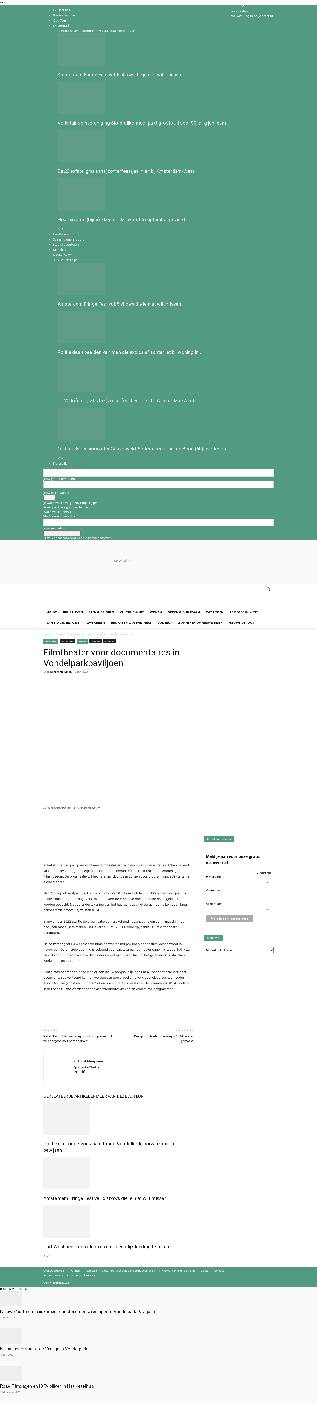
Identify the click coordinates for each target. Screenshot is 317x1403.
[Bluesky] (84, 1071)
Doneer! (164, 622)
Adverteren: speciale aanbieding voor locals (128, 1270)
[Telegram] (87, 689)
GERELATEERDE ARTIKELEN (69, 1096)
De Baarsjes (61, 10)
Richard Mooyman (61, 671)
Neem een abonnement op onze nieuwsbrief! (70, 1275)
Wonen (156, 612)
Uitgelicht (109, 641)
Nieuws (59, 634)
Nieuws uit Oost (242, 622)
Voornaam (213, 890)
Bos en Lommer (64, 15)
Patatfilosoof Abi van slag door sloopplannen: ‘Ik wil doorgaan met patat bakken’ (78, 1038)
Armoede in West (243, 612)
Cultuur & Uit (132, 612)
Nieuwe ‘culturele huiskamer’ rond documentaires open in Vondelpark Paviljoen (77, 1311)
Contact (219, 1270)
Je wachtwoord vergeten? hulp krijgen (70, 503)
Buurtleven (73, 612)
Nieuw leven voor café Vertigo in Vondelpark (43, 1348)
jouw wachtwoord (56, 493)
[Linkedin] (77, 689)
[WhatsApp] (57, 689)
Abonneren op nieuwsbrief (199, 622)
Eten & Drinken (101, 612)
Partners (75, 1270)
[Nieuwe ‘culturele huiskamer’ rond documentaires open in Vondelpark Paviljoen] (158, 1298)
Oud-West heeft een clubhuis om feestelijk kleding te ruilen (106, 1246)
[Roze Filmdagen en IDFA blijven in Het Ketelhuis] (158, 1373)
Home (47, 634)
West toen (214, 612)
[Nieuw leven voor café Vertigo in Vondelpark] (158, 1336)
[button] (268, 590)
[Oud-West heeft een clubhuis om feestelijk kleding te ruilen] (118, 1221)
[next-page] (47, 1256)
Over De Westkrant (54, 1270)
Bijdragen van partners (131, 622)
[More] (97, 689)
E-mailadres (237, 876)
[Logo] (76, 605)
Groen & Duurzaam (184, 612)
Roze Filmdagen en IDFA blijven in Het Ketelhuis (47, 1386)
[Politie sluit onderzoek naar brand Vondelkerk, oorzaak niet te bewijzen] (118, 1118)
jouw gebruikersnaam (59, 479)
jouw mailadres (54, 528)
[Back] (243, 7)
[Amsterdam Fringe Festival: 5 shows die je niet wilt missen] (118, 1173)
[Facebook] (47, 689)
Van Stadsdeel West (63, 622)
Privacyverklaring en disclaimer (65, 507)
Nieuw (51, 612)
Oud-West (96, 641)
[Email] (67, 689)
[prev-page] (44, 1256)
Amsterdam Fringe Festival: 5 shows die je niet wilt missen (105, 1198)
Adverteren (95, 622)
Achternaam (237, 903)
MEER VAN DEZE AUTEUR (119, 1096)
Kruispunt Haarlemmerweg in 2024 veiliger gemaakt (163, 1038)
